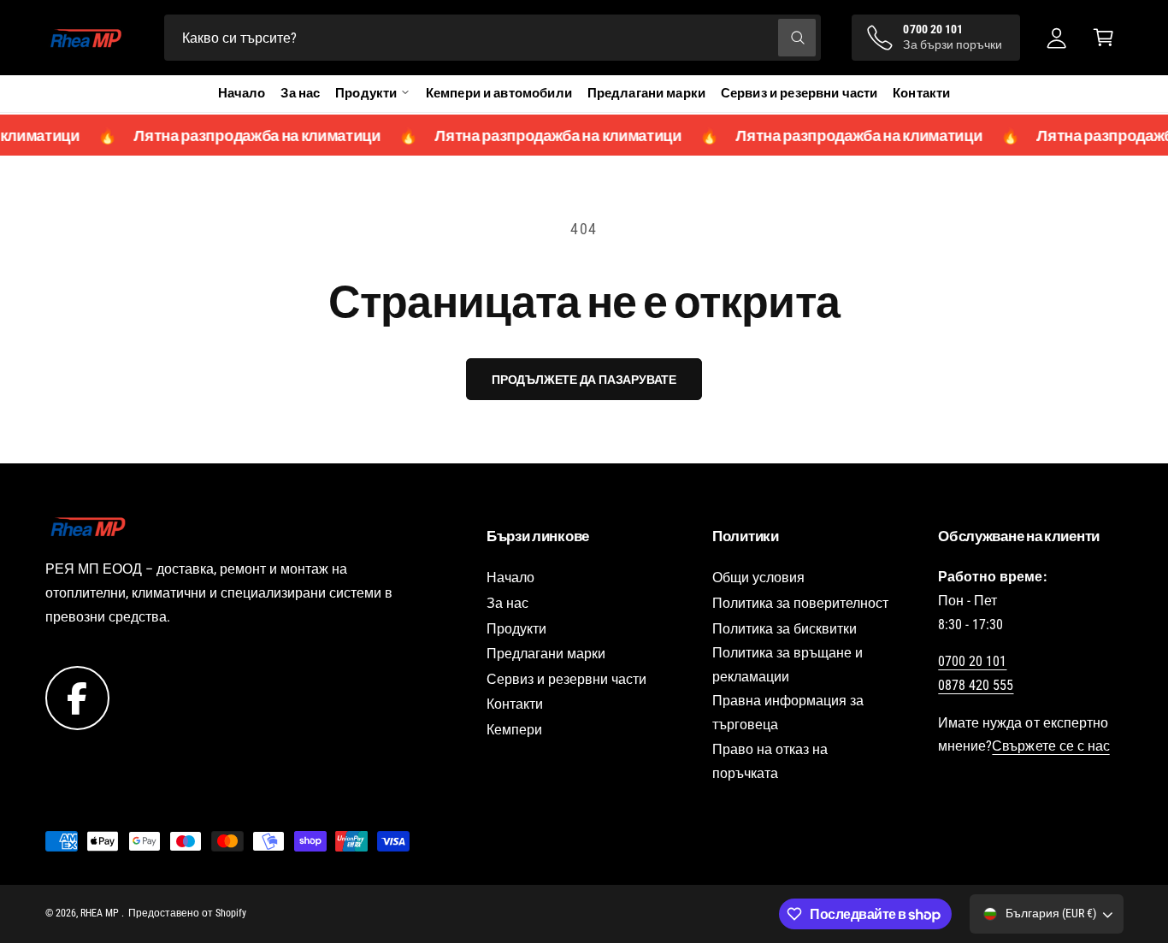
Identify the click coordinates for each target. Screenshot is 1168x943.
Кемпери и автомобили (499, 93)
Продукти (516, 629)
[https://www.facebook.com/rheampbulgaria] (77, 697)
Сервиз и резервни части (799, 93)
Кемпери (514, 730)
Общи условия (758, 577)
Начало (242, 93)
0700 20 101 (972, 661)
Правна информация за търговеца (788, 713)
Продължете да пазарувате (584, 379)
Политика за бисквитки (784, 629)
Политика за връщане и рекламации (787, 665)
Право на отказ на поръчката (770, 761)
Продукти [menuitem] (366, 93)
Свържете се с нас (1050, 746)
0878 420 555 (975, 685)
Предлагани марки (646, 93)
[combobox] (492, 38)
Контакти (921, 93)
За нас (300, 93)
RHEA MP (100, 913)
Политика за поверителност (800, 603)
